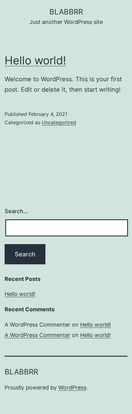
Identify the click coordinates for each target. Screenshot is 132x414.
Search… (16, 211)
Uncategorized (59, 122)
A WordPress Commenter (37, 335)
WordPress (72, 387)
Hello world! (35, 60)
